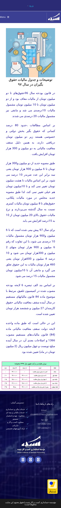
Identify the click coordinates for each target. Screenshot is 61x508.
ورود (31, 5)
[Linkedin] (38, 459)
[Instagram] (22, 459)
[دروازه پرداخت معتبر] (52, 486)
